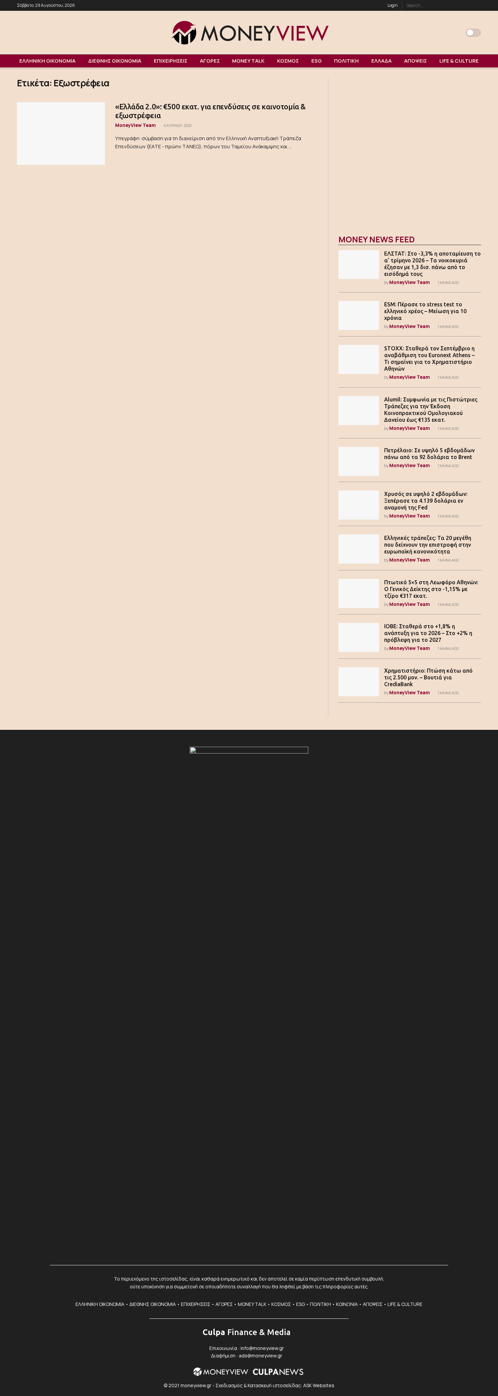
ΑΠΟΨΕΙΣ (415, 60)
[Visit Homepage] (249, 32)
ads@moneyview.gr (260, 1355)
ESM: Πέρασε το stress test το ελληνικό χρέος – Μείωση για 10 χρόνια (425, 311)
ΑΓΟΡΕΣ (210, 60)
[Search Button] (477, 5)
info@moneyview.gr (262, 1348)
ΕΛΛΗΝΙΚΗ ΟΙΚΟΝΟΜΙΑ (47, 60)
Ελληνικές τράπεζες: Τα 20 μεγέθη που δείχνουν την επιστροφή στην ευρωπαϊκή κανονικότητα (427, 544)
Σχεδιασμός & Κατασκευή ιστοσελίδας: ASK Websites (274, 1385)
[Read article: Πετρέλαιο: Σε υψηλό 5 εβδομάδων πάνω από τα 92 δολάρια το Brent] (358, 461)
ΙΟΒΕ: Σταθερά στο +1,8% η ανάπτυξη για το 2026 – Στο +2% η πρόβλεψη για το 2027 (428, 633)
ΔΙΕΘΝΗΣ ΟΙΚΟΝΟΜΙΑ (114, 60)
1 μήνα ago (448, 282)
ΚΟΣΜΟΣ (288, 60)
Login (392, 5)
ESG (316, 60)
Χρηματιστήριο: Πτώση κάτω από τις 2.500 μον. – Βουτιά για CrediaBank (428, 677)
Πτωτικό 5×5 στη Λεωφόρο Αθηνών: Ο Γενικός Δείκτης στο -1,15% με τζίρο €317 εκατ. (431, 589)
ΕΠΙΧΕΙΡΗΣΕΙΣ (170, 60)
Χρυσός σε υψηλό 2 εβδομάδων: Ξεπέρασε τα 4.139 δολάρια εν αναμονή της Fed (426, 500)
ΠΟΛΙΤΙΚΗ (346, 60)
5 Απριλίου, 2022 (177, 125)
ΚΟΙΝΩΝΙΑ (347, 1304)
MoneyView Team (135, 125)
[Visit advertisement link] (409, 149)
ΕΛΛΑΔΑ (381, 60)
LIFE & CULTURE (459, 60)
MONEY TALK (248, 60)
